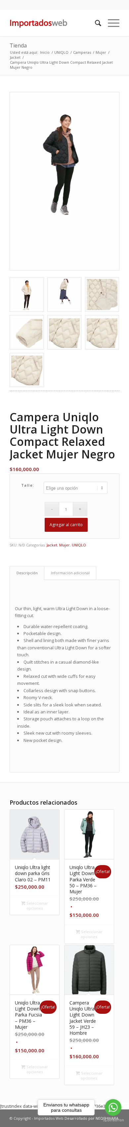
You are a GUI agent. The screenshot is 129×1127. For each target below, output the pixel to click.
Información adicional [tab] (70, 572)
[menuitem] (94, 23)
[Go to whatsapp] (113, 1107)
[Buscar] (94, 23)
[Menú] (110, 23)
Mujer (64, 544)
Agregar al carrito (66, 524)
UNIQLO (79, 544)
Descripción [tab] (27, 572)
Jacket (52, 544)
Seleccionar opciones (36, 906)
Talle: (27, 485)
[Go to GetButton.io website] (113, 1120)
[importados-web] (53, 23)
